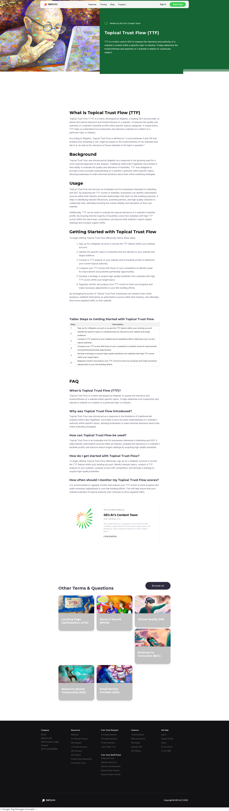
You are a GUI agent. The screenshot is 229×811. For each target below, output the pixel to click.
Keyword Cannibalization (111, 766)
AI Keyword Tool (107, 758)
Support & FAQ (167, 739)
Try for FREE (166, 751)
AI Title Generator (108, 743)
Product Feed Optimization (81, 759)
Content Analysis (137, 735)
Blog (112, 4)
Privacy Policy (166, 747)
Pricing (103, 4)
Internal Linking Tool (109, 762)
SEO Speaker (76, 743)
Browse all (158, 585)
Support (122, 4)
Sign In (164, 735)
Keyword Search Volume (110, 774)
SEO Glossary (76, 751)
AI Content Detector (109, 735)
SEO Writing (136, 751)
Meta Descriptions (138, 739)
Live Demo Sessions (79, 747)
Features (92, 4)
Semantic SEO (136, 747)
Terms (163, 743)
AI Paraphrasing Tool (109, 739)
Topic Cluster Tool (108, 747)
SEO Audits (135, 743)
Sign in (163, 4)
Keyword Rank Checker (110, 770)
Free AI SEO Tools (78, 763)
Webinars (74, 735)
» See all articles (110, 536)
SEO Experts (76, 755)
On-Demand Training (79, 739)
